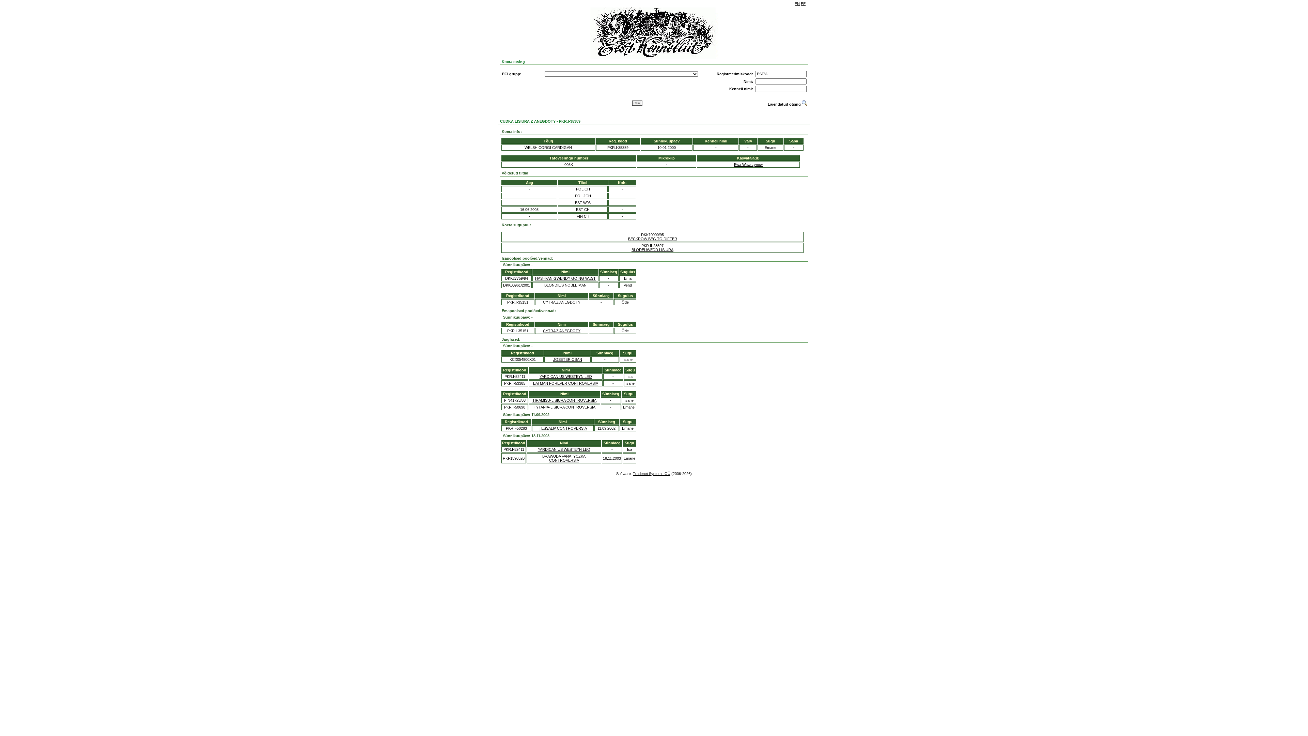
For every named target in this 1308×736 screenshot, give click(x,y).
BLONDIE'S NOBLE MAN (565, 285)
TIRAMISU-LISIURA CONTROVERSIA (564, 400)
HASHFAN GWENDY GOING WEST (565, 278)
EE (803, 4)
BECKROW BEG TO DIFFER (652, 239)
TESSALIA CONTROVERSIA (563, 428)
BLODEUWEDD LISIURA (652, 250)
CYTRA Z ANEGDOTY (561, 302)
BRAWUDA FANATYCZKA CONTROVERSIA (564, 458)
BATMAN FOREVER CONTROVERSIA (565, 383)
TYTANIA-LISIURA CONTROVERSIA (564, 407)
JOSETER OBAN (567, 359)
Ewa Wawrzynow (748, 165)
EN (797, 4)
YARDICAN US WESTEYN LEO (566, 376)
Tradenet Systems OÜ (651, 474)
